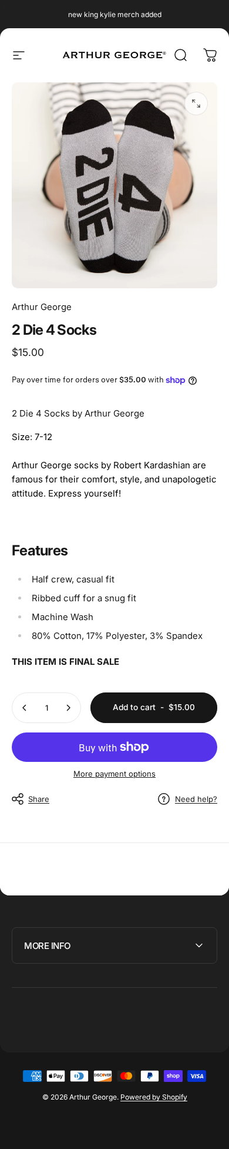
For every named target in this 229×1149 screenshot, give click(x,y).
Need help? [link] (196, 799)
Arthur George (42, 306)
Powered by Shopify (153, 1097)
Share (38, 799)
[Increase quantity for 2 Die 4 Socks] (68, 707)
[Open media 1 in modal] (196, 103)
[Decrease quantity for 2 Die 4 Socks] (24, 707)
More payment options (114, 773)
